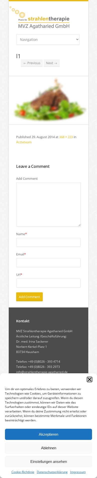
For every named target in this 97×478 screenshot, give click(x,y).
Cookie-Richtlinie (22, 472)
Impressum (78, 472)
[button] (89, 379)
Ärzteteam (24, 142)
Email (21, 254)
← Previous (31, 63)
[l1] (48, 100)
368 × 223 (66, 137)
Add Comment (27, 178)
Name (21, 234)
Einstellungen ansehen (48, 461)
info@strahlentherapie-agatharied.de (42, 372)
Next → (51, 63)
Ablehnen (48, 448)
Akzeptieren (48, 434)
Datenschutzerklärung (52, 472)
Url (19, 274)
